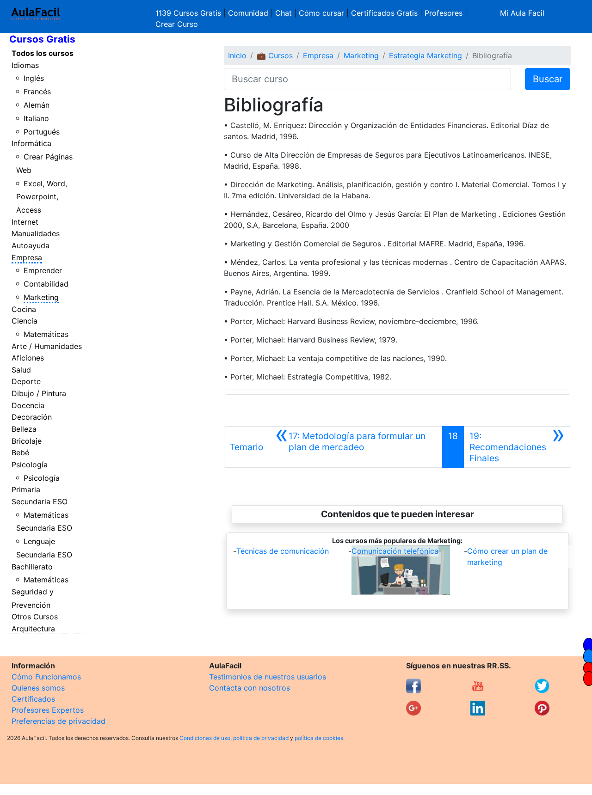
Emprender (43, 270)
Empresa (27, 257)
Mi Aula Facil (522, 13)
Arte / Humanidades (47, 346)
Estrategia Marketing (425, 55)
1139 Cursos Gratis (189, 13)
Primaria (26, 489)
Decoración (32, 417)
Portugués (42, 131)
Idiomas (25, 65)
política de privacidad (261, 737)
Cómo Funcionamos (46, 676)
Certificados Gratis (384, 13)
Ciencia (24, 320)
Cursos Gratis (42, 39)
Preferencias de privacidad (58, 721)
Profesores (443, 13)
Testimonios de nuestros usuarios (267, 676)
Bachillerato (32, 566)
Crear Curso (176, 24)
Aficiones (28, 357)
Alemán (36, 105)
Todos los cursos (43, 53)
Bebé (20, 452)
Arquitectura (33, 628)
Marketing (41, 297)
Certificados (33, 698)
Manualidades (36, 233)
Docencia (28, 405)
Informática (31, 143)
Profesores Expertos (48, 710)
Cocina (24, 309)
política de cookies (319, 737)
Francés (37, 91)
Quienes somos (38, 687)
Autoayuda (30, 245)
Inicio (237, 55)
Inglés (34, 78)
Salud (21, 369)
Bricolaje (27, 441)
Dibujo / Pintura (39, 393)
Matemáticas (46, 334)
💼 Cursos (275, 55)
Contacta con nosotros (249, 687)
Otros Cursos (35, 616)
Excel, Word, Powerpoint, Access (42, 197)
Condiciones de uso (204, 737)
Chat (283, 13)
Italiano (36, 118)
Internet (25, 221)
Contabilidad (46, 283)
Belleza (24, 429)
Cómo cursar (321, 13)
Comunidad (248, 13)
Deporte (26, 381)
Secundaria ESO (40, 501)
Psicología (30, 464)
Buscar (547, 79)
